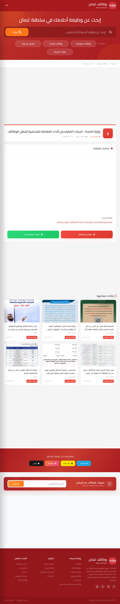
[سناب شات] (97, 586)
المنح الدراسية (49, 568)
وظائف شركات (55, 44)
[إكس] (108, 586)
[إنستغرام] (102, 586)
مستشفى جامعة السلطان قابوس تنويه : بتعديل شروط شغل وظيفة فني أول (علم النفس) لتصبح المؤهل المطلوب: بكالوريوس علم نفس (60, 372)
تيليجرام (82, 463)
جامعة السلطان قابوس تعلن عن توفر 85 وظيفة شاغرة (22, 372)
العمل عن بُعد (28, 44)
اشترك (15, 483)
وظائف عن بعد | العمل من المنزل (70, 584)
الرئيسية (113, 64)
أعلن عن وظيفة (22, 564)
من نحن (24, 572)
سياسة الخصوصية (21, 576)
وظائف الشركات (76, 572)
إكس (35, 463)
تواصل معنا (23, 568)
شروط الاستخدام (9, 600)
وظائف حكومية (83, 44)
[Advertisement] (60, 98)
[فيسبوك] (114, 586)
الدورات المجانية (49, 564)
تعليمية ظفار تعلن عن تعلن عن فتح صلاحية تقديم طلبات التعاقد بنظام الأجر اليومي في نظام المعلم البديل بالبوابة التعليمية (99, 328)
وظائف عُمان (94, 137)
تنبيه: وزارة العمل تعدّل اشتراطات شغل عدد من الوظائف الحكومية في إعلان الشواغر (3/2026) (98, 372)
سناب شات (66, 463)
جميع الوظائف (76, 568)
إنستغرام (51, 463)
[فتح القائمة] (7, 5)
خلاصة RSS (21, 580)
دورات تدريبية (60, 52)
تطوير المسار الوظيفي (47, 572)
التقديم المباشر (85, 234)
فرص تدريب (77, 580)
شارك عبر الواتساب (32, 234)
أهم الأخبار (50, 576)
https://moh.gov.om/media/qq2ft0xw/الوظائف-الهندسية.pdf (84, 222)
